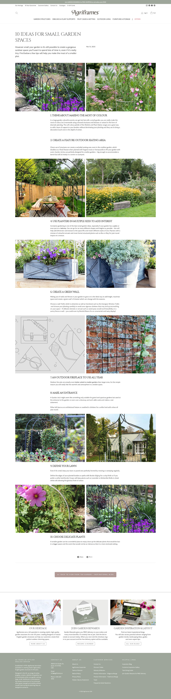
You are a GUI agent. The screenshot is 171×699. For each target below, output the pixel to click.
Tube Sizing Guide (127, 670)
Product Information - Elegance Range (105, 673)
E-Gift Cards (71, 5)
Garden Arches (60, 152)
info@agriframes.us (57, 673)
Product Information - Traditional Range (106, 676)
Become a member (85, 643)
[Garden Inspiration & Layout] (133, 612)
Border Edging (95, 476)
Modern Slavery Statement (80, 680)
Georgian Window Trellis (110, 304)
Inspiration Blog (127, 664)
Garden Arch (56, 397)
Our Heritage (19, 5)
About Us (75, 664)
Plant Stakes (98, 125)
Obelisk (87, 125)
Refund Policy (76, 673)
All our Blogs (133, 643)
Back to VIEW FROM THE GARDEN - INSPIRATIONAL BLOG (87, 574)
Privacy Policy (76, 676)
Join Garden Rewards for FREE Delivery (134, 673)
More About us (38, 643)
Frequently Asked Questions (102, 683)
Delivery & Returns (99, 670)
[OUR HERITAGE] (38, 612)
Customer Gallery (43, 5)
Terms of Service (77, 670)
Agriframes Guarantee (79, 667)
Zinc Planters (110, 231)
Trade (95, 680)
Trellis (63, 304)
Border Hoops (69, 478)
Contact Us (53, 5)
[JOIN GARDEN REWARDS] (85, 612)
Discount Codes (98, 667)
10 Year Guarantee (30, 5)
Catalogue (62, 5)
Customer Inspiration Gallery (131, 667)
